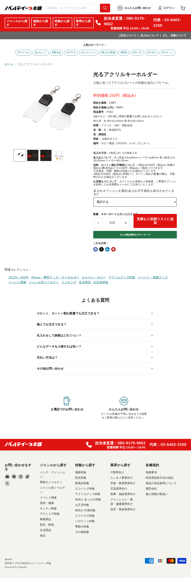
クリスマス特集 (85, 516)
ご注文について (127, 35)
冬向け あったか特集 (88, 499)
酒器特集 (80, 472)
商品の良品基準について (161, 483)
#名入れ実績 (108, 52)
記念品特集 (100, 282)
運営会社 (151, 488)
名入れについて (149, 35)
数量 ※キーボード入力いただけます (115, 214)
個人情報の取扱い (157, 494)
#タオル (151, 52)
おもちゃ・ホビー (94, 277)
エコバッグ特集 (85, 488)
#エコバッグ (88, 52)
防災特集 (80, 478)
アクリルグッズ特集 (121, 277)
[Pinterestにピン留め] (113, 249)
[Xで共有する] (101, 249)
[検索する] (105, 8)
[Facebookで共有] (95, 249)
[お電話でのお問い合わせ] (67, 408)
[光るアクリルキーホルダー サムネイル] (20, 155)
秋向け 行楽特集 (85, 510)
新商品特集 (82, 483)
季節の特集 (82, 526)
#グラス (71, 52)
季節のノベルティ (51, 482)
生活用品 (85, 282)
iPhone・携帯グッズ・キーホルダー (55, 277)
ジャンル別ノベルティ (44, 282)
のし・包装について (174, 35)
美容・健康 (47, 503)
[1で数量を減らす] (98, 223)
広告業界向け (118, 488)
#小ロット (167, 52)
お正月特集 (82, 505)
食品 (43, 535)
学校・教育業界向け (123, 483)
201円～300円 (18, 277)
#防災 (123, 52)
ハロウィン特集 (85, 521)
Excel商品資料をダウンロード (135, 234)
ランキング (68, 282)
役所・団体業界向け (123, 509)
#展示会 (56, 52)
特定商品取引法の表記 (160, 478)
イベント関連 (17, 282)
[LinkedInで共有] (107, 249)
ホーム (9, 64)
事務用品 (45, 519)
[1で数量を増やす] (126, 223)
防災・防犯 (47, 525)
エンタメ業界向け (121, 478)
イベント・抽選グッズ (153, 277)
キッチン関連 (48, 508)
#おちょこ (41, 52)
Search (8, 559)
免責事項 (151, 472)
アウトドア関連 (50, 514)
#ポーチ (137, 52)
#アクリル (23, 52)
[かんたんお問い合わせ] (124, 408)
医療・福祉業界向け (123, 494)
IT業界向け (117, 472)
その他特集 (82, 532)
